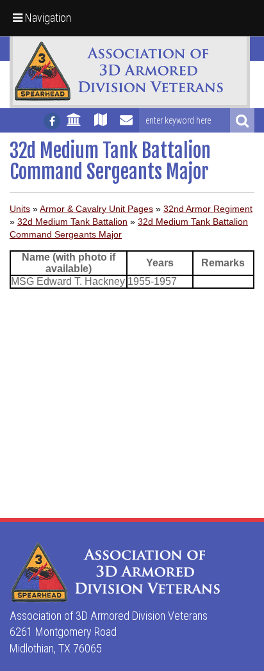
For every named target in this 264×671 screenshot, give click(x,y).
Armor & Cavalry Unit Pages (96, 209)
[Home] (74, 125)
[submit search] (242, 120)
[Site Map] (100, 125)
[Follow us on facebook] (52, 121)
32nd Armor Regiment (207, 209)
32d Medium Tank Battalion (72, 221)
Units (20, 209)
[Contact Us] (126, 125)
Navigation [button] (46, 17)
